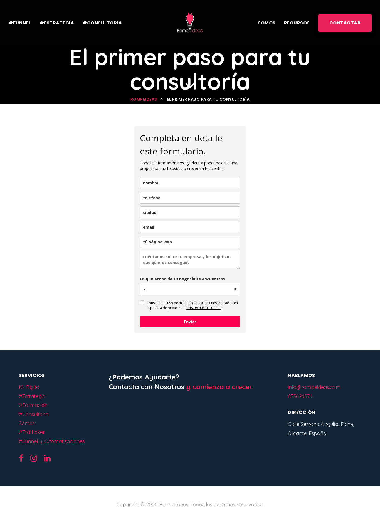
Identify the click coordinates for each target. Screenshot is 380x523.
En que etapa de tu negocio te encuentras (182, 279)
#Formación (33, 405)
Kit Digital (29, 387)
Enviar (190, 321)
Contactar (345, 23)
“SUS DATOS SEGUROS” (203, 307)
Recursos (297, 23)
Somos (267, 23)
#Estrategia (57, 23)
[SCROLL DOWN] (190, 84)
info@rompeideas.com (314, 387)
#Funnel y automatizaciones (52, 441)
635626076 (300, 396)
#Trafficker (32, 432)
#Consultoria (102, 23)
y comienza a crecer (219, 387)
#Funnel (19, 23)
